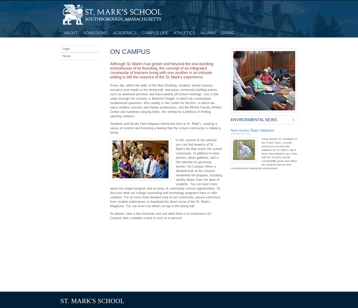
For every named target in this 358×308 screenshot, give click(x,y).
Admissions (95, 33)
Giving (227, 33)
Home (66, 56)
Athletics (184, 33)
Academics (125, 33)
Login (66, 49)
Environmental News (254, 120)
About (71, 33)
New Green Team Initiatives (252, 130)
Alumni (208, 33)
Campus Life (155, 33)
